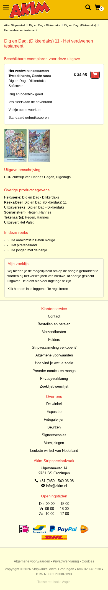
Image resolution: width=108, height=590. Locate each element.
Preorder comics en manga (54, 371)
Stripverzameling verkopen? (54, 347)
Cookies (88, 561)
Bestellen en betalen (54, 324)
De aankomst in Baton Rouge (33, 240)
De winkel (54, 404)
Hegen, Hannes (39, 212)
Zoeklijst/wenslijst (54, 386)
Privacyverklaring (54, 378)
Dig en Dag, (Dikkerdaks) (80, 25)
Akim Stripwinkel (14, 25)
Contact (54, 316)
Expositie (54, 412)
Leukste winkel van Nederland (54, 450)
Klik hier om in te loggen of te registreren (37, 289)
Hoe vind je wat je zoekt (54, 363)
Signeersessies (54, 435)
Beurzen (54, 427)
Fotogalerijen (54, 419)
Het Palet (27, 222)
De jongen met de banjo (29, 250)
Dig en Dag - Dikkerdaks (44, 25)
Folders (54, 340)
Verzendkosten (54, 332)
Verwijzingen (54, 443)
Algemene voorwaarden (54, 355)
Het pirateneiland (24, 245)
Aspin (66, 582)
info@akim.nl (56, 486)
